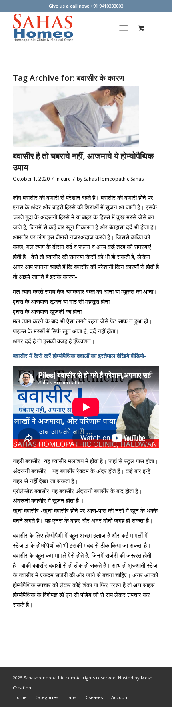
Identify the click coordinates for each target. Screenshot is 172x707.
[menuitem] (125, 27)
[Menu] (123, 27)
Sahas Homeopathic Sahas (114, 178)
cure (66, 178)
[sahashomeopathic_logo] (71, 28)
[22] (76, 116)
